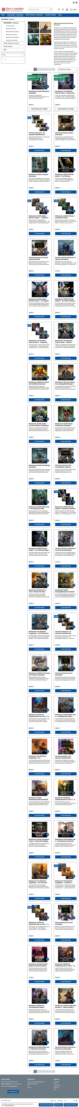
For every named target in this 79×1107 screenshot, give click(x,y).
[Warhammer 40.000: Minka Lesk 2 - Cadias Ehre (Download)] (39, 1037)
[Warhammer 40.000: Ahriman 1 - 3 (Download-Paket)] (66, 206)
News (5, 49)
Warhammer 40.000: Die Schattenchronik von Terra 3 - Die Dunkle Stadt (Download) (39, 715)
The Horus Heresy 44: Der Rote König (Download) (38, 258)
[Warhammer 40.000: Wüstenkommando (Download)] (39, 788)
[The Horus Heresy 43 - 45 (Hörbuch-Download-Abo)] (66, 622)
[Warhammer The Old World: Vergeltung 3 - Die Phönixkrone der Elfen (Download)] (39, 622)
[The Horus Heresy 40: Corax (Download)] (66, 913)
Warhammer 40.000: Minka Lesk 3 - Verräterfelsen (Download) (65, 840)
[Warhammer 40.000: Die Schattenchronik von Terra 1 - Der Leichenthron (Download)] (66, 954)
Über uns (56, 1083)
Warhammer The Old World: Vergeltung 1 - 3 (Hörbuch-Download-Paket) (63, 882)
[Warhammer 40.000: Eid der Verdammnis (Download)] (66, 414)
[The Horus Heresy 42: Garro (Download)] (66, 663)
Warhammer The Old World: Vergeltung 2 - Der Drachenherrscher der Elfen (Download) (37, 757)
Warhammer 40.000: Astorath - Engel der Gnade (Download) (38, 965)
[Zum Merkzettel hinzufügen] (47, 86)
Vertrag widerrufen (13, 1091)
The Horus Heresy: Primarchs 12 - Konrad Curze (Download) (65, 1048)
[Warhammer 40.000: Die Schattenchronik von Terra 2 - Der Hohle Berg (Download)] (66, 788)
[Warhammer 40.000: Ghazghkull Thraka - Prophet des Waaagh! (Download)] (39, 829)
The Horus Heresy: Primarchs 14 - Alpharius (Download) (65, 258)
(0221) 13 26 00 (5, 1084)
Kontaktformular (13, 1086)
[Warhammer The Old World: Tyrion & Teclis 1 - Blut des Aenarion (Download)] (66, 331)
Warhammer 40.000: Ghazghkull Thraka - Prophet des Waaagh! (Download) (39, 840)
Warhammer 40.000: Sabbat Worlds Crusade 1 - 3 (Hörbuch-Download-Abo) (38, 217)
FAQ (28, 1085)
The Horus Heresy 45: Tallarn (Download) (64, 133)
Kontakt (29, 1087)
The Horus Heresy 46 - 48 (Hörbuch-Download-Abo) (37, 133)
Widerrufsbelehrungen (32, 1083)
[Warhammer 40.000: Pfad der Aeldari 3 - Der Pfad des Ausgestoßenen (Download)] (66, 164)
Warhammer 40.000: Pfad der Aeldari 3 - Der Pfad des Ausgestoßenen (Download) (64, 175)
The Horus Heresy (10, 26)
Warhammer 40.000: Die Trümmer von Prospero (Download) (39, 674)
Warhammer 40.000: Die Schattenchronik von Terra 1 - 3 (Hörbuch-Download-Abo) (38, 923)
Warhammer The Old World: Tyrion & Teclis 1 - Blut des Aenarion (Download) (63, 341)
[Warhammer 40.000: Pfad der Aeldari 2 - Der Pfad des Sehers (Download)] (66, 289)
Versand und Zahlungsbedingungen (36, 1081)
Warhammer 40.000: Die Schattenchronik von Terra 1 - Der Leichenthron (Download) (65, 965)
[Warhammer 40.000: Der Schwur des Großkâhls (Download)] (39, 372)
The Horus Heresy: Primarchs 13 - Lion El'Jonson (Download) (65, 549)
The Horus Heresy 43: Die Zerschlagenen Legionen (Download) (63, 466)
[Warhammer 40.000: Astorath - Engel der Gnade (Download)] (39, 954)
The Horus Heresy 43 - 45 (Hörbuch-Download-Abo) (63, 632)
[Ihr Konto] (63, 9)
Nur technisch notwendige (46, 1104)
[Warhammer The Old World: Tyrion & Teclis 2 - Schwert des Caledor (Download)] (66, 81)
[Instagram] (73, 2)
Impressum (56, 1087)
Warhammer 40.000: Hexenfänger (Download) (39, 466)
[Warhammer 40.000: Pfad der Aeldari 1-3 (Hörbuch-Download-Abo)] (66, 497)
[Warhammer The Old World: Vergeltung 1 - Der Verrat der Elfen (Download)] (39, 871)
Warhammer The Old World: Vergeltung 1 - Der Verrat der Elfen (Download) (38, 882)
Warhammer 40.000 (10, 28)
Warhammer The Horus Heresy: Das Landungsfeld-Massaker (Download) (65, 383)
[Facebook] (76, 2)
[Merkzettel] (59, 9)
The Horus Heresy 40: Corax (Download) (64, 923)
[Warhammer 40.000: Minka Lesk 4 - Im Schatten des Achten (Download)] (66, 705)
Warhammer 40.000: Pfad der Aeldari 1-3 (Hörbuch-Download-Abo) (65, 507)
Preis (4, 55)
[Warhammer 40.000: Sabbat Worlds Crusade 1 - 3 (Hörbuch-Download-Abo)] (39, 206)
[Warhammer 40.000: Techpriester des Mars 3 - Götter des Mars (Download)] (66, 996)
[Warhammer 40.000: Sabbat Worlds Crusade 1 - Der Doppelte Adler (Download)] (39, 289)
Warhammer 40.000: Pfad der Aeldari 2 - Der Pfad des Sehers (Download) (65, 300)
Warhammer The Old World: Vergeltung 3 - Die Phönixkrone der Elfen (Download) (38, 632)
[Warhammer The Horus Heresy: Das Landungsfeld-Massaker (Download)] (66, 372)
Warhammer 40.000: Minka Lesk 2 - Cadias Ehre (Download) (39, 1048)
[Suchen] (51, 9)
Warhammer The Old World (12, 37)
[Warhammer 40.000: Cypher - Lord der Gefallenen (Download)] (39, 414)
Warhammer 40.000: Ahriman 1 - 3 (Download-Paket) (65, 217)
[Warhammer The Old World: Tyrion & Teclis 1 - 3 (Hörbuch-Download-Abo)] (39, 331)
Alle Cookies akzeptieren (71, 1104)
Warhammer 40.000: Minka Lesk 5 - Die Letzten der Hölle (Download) (39, 507)
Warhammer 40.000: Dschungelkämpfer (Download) (64, 591)
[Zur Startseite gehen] (12, 9)
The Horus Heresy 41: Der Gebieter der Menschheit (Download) (63, 757)
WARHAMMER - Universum (11, 23)
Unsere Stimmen (8, 46)
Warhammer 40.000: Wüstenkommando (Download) (38, 798)
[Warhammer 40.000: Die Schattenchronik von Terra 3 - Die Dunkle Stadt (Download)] (39, 705)
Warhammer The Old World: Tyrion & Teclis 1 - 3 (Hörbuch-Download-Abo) (38, 341)
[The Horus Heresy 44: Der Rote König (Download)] (39, 248)
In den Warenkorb (39, 150)
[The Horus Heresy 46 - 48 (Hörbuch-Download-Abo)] (39, 123)
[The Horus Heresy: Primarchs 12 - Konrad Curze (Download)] (66, 1037)
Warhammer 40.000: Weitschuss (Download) (39, 92)
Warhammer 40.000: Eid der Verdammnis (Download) (64, 424)
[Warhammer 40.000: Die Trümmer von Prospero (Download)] (39, 663)
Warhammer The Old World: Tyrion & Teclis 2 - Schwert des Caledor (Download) (64, 92)
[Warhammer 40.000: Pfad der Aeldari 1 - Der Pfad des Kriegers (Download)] (39, 538)
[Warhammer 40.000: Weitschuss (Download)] (39, 81)
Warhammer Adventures (12, 40)
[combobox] (39, 9)
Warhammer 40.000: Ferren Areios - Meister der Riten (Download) (37, 591)
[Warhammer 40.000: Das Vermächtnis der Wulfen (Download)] (39, 996)
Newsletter (56, 1081)
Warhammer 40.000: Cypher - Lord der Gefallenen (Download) (39, 424)
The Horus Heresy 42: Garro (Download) (64, 674)
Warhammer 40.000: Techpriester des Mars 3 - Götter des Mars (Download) (65, 1006)
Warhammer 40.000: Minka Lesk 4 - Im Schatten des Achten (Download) (65, 715)
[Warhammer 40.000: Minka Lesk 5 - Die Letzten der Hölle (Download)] (39, 497)
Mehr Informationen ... (10, 1105)
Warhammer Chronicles (11, 34)
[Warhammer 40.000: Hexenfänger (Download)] (39, 455)
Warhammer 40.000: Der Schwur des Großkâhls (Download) (39, 383)
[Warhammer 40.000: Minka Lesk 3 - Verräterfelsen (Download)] (66, 829)
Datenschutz (57, 1085)
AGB (55, 1089)
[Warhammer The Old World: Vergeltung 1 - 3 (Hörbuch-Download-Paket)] (66, 871)
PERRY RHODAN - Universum (11, 43)
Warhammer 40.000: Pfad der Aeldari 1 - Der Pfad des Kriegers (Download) (39, 549)
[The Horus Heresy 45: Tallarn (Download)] (66, 123)
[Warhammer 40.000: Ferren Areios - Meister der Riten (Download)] (39, 580)
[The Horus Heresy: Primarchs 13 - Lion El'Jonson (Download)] (66, 538)
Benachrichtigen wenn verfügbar (39, 108)
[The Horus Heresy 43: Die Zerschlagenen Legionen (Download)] (66, 455)
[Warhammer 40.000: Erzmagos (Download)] (39, 164)
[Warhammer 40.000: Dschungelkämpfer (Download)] (66, 580)
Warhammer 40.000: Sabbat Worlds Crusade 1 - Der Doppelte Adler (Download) (39, 300)
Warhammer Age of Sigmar (12, 31)
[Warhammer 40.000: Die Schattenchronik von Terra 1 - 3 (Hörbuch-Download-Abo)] (39, 913)
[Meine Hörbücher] (67, 9)
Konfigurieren (58, 1104)
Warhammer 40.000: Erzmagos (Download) (38, 175)
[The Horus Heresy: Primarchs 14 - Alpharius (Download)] (66, 248)
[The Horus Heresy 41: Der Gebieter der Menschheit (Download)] (66, 746)
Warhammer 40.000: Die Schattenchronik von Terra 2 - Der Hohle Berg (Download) (65, 798)
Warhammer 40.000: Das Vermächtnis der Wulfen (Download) (36, 1006)
